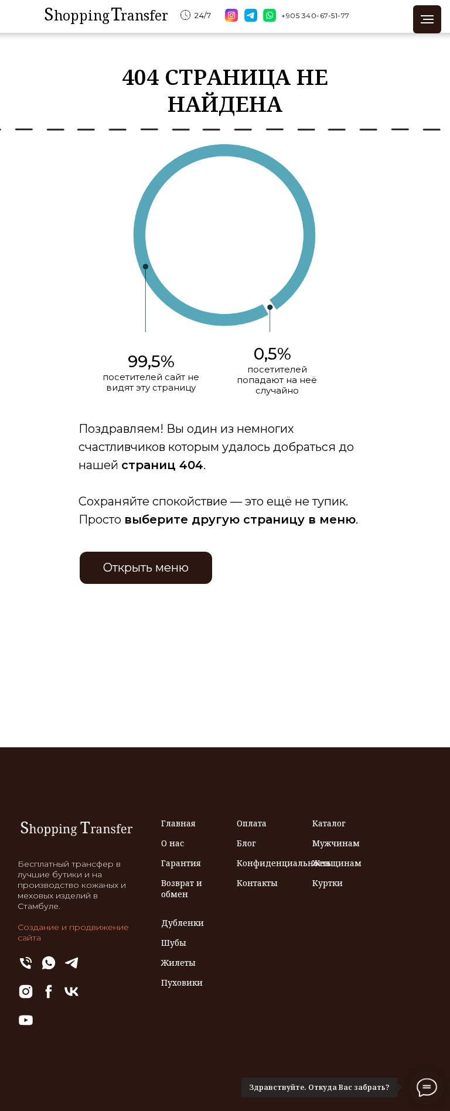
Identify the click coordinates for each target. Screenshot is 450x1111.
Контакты (257, 882)
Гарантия (181, 863)
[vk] (71, 996)
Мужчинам (336, 843)
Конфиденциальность (284, 863)
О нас (172, 843)
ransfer (144, 15)
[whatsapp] (48, 968)
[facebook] (48, 996)
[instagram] (26, 996)
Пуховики (182, 982)
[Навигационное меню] (427, 19)
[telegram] (71, 968)
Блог (246, 843)
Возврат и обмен (181, 888)
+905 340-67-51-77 (315, 15)
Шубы (173, 942)
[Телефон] (26, 968)
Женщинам (337, 863)
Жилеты (178, 962)
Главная (178, 823)
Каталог (329, 823)
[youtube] (26, 1025)
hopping (82, 15)
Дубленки (182, 922)
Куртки (327, 882)
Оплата (252, 823)
